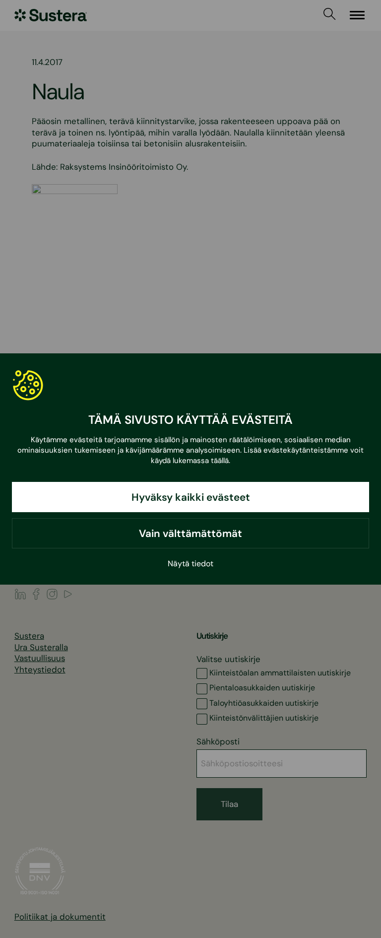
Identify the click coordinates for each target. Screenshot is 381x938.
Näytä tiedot (190, 563)
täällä (220, 461)
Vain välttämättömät (190, 533)
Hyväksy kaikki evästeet (190, 497)
